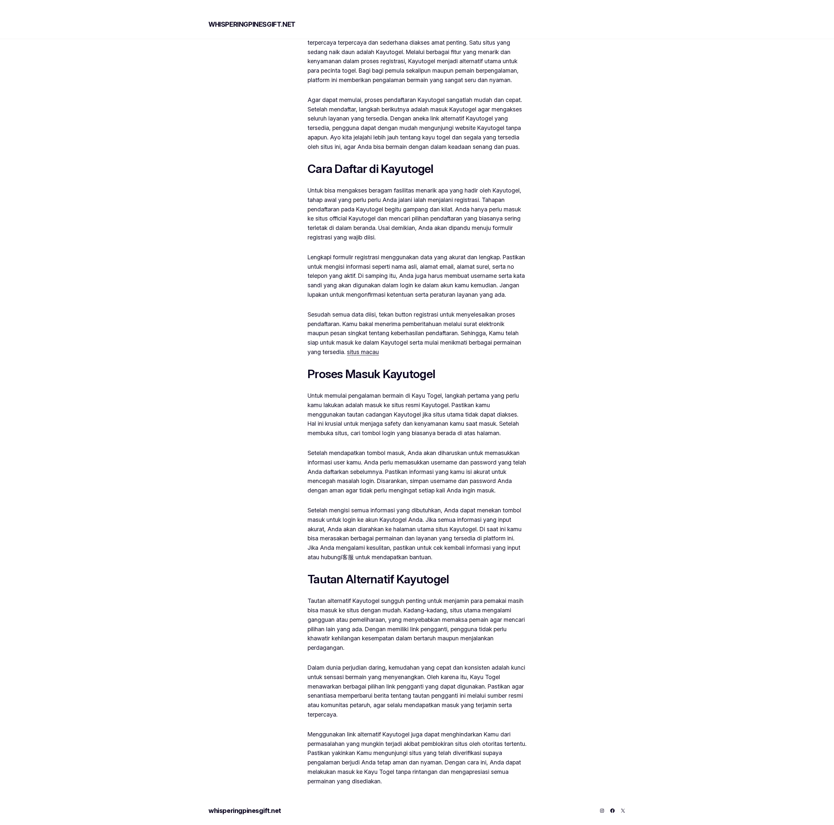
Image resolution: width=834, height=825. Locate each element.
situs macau (363, 351)
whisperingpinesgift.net (251, 24)
